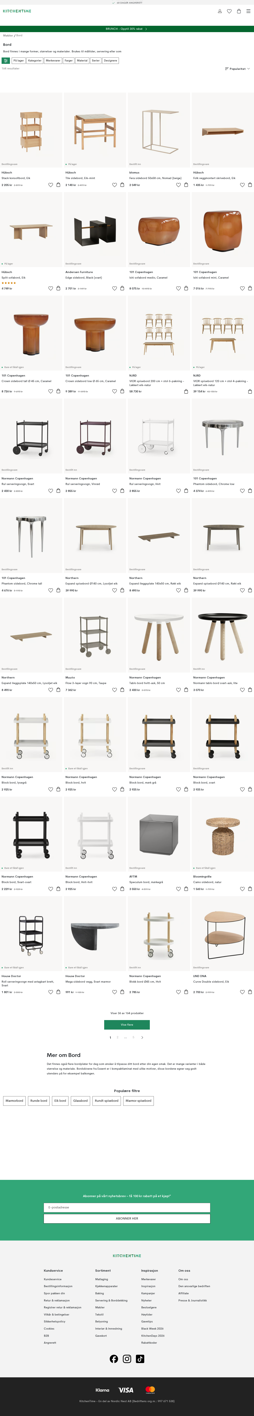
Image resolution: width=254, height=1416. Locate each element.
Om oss (183, 1279)
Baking (99, 1293)
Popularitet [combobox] (238, 69)
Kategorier (34, 60)
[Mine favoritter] (229, 11)
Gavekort (101, 1335)
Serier (96, 60)
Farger (69, 60)
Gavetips (147, 1321)
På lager (18, 60)
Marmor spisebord (138, 1101)
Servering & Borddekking (111, 1300)
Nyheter (146, 1300)
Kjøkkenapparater (106, 1286)
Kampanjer (148, 1293)
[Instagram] (127, 1358)
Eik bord (60, 1101)
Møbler (8, 35)
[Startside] (17, 11)
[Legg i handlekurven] (58, 184)
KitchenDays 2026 (153, 1335)
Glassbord (80, 1101)
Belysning (101, 1321)
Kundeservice (53, 1279)
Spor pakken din (54, 1293)
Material (82, 60)
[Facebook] (113, 1358)
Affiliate (183, 1293)
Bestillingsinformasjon (58, 1286)
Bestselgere (149, 1307)
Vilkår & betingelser (56, 1314)
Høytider (146, 1314)
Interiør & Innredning (108, 1328)
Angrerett (50, 1342)
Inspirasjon (148, 1286)
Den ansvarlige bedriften (194, 1286)
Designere (110, 60)
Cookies (49, 1328)
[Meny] (248, 11)
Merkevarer (53, 60)
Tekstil (99, 1314)
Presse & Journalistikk (192, 1300)
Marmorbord (14, 1101)
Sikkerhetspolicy (54, 1321)
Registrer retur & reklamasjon (62, 1307)
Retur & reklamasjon (57, 1300)
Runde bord (38, 1101)
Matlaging (101, 1279)
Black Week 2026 (152, 1328)
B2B (46, 1335)
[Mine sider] (220, 11)
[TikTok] (140, 1358)
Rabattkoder (149, 1342)
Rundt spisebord (106, 1101)
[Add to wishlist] (51, 184)
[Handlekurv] (239, 11)
